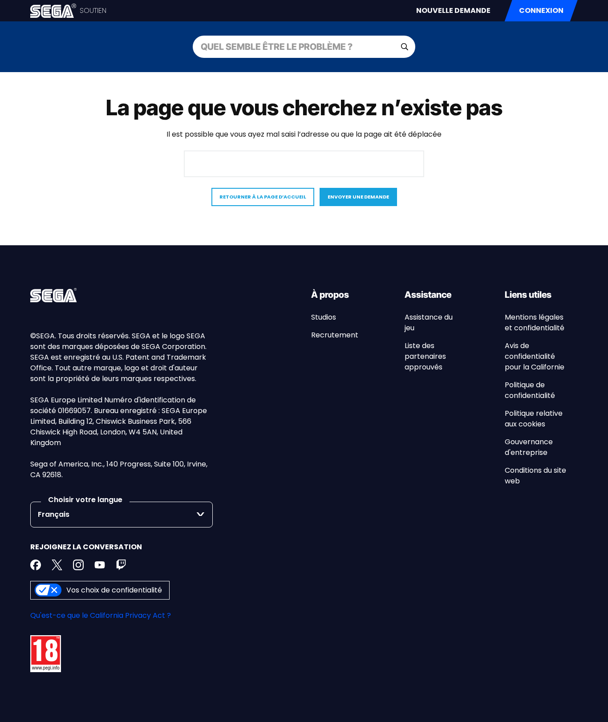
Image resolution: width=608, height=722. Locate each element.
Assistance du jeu (429, 322)
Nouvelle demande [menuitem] (453, 10)
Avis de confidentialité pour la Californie (534, 356)
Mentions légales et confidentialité (534, 322)
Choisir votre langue (85, 500)
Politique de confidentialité (530, 390)
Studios (323, 317)
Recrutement (334, 335)
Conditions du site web (535, 475)
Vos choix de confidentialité (114, 590)
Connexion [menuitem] (541, 10)
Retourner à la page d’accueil (262, 196)
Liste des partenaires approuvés (425, 356)
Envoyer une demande (358, 196)
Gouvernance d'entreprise (529, 447)
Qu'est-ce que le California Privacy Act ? (100, 615)
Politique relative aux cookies (534, 418)
